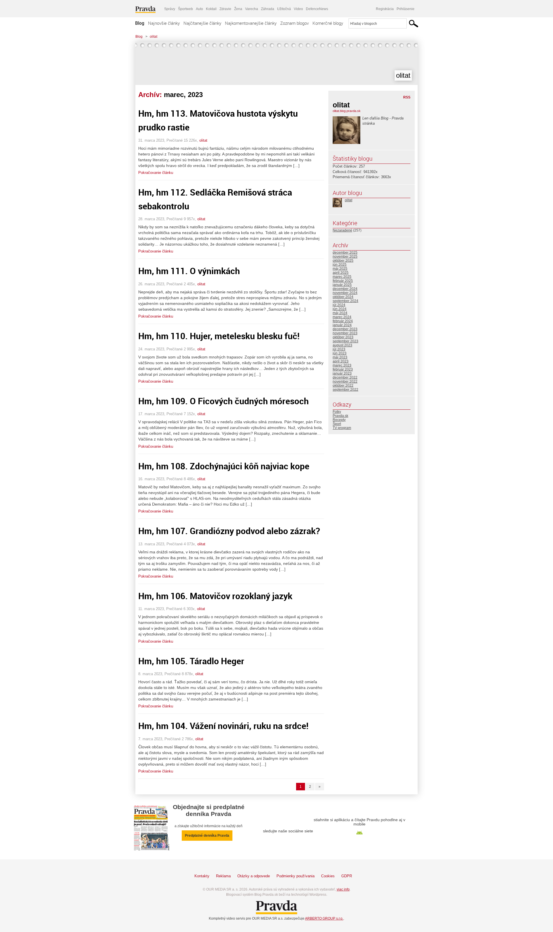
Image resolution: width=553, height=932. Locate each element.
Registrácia (385, 9)
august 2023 (342, 345)
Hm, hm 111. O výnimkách (189, 271)
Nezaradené (342, 230)
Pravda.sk (340, 416)
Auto (199, 9)
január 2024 (342, 325)
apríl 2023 (341, 361)
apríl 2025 (341, 273)
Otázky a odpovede (253, 876)
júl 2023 (339, 349)
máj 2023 (340, 357)
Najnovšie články (164, 23)
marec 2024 (342, 317)
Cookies (328, 876)
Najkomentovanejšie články (250, 23)
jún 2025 (339, 265)
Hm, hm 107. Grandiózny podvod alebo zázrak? (229, 531)
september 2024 (345, 301)
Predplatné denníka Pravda (207, 836)
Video (298, 9)
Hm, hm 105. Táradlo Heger (191, 661)
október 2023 (343, 337)
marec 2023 (342, 365)
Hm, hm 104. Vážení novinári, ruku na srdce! (223, 726)
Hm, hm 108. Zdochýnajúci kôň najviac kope (223, 466)
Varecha (251, 9)
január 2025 (342, 285)
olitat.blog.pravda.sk (347, 111)
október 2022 (343, 386)
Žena (238, 9)
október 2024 (343, 297)
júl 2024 (339, 305)
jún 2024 (339, 309)
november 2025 (345, 257)
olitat (153, 37)
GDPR (346, 876)
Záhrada (267, 9)
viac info (343, 889)
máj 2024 (340, 313)
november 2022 (345, 381)
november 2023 (345, 333)
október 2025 (343, 261)
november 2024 (345, 293)
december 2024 (345, 289)
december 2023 (345, 329)
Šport (337, 424)
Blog (139, 23)
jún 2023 (339, 353)
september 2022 (345, 390)
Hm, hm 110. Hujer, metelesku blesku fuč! (219, 336)
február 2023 (343, 369)
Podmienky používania (295, 876)
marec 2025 (342, 277)
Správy (169, 9)
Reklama (223, 876)
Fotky (337, 412)
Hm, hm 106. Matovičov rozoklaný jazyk (215, 596)
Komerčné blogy (328, 23)
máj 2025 (340, 269)
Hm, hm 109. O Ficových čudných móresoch (223, 401)
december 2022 (345, 377)
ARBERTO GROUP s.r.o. (324, 918)
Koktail (211, 9)
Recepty (339, 420)
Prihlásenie (405, 9)
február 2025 (343, 281)
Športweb (185, 9)
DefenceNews (317, 9)
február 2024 (343, 321)
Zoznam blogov (294, 23)
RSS (406, 97)
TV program (342, 428)
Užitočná (284, 9)
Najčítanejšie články (202, 23)
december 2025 (345, 252)
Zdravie (225, 9)
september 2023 (345, 341)
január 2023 (342, 373)
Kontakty (201, 876)
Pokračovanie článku (155, 172)
